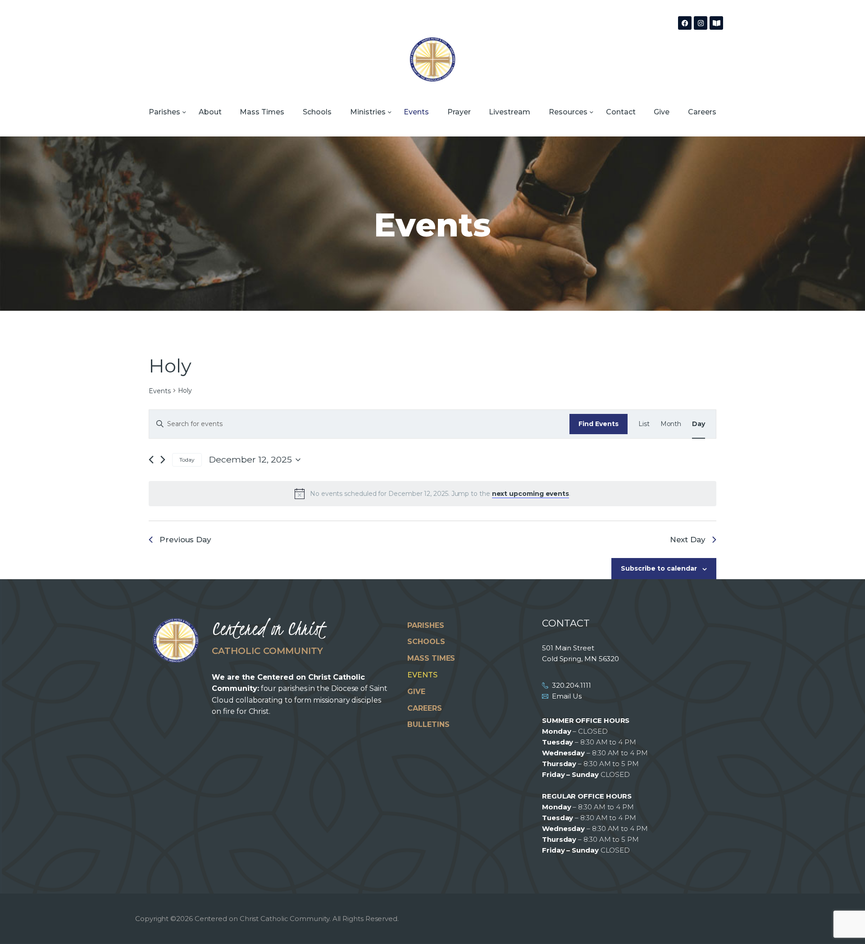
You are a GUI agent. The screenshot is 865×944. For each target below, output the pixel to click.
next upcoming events (530, 494)
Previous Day (185, 540)
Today (187, 459)
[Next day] (162, 460)
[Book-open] (716, 23)
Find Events (598, 424)
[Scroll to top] (842, 922)
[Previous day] (151, 460)
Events (160, 391)
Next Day (688, 540)
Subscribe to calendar (659, 568)
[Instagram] (700, 23)
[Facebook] (685, 23)
